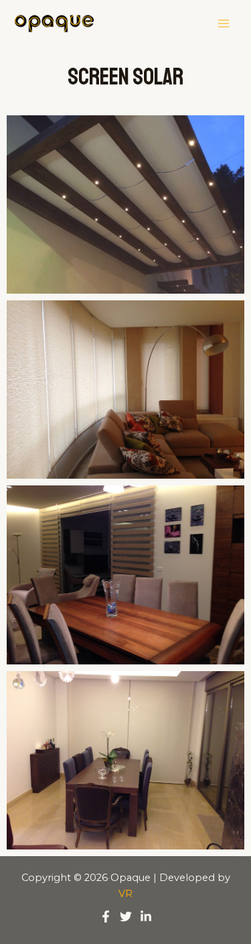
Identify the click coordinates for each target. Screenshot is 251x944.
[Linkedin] (146, 916)
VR (125, 894)
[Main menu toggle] (224, 23)
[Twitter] (126, 916)
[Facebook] (106, 916)
